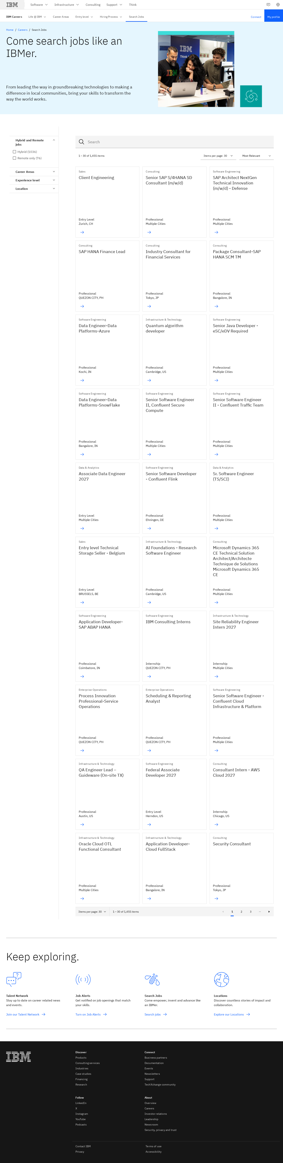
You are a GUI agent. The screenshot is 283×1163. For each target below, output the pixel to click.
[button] (278, 4)
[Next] (269, 911)
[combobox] (174, 142)
